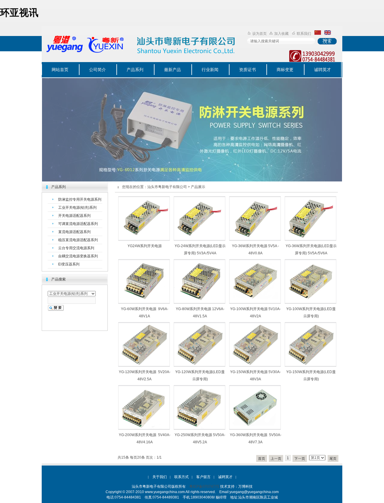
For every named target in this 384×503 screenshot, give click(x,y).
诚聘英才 (322, 69)
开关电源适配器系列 (74, 216)
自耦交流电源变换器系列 (78, 256)
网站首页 (60, 69)
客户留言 (203, 477)
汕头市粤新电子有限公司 (167, 187)
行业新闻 (210, 69)
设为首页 (259, 33)
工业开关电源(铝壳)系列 (77, 207)
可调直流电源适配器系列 (78, 224)
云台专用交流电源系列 (76, 248)
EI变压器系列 (69, 264)
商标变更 (285, 69)
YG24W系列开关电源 (145, 246)
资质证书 (247, 69)
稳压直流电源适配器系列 (78, 240)
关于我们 (159, 477)
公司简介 (97, 69)
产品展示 (198, 187)
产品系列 (135, 69)
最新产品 (172, 69)
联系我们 (304, 33)
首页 (261, 459)
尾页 (333, 459)
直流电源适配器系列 (74, 232)
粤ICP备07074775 (204, 486)
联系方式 (181, 477)
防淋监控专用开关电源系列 (79, 199)
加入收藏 (281, 33)
